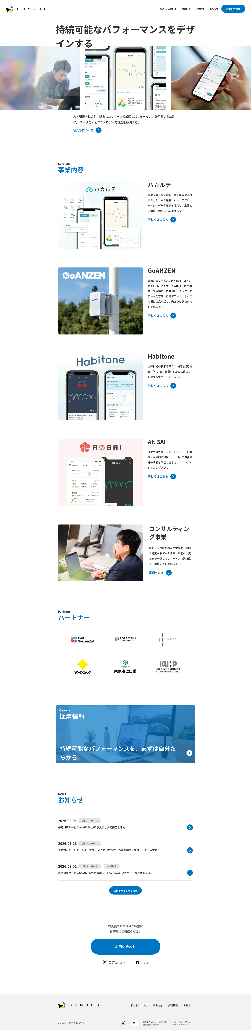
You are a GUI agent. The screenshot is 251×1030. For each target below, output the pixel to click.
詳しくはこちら (158, 219)
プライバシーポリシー (183, 1021)
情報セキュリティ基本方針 (155, 1021)
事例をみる (156, 572)
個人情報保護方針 (151, 1024)
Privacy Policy (180, 1024)
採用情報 (200, 8)
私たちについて (168, 8)
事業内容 (186, 8)
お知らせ (214, 8)
